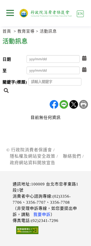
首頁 (7, 31)
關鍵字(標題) (15, 82)
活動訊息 (48, 31)
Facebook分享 (54, 104)
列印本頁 (83, 104)
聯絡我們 (72, 156)
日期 (7, 59)
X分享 (73, 104)
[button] (84, 58)
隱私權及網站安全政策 (32, 156)
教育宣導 (26, 31)
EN (80, 13)
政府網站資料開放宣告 (32, 162)
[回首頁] (45, 13)
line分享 (63, 104)
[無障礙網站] (25, 231)
